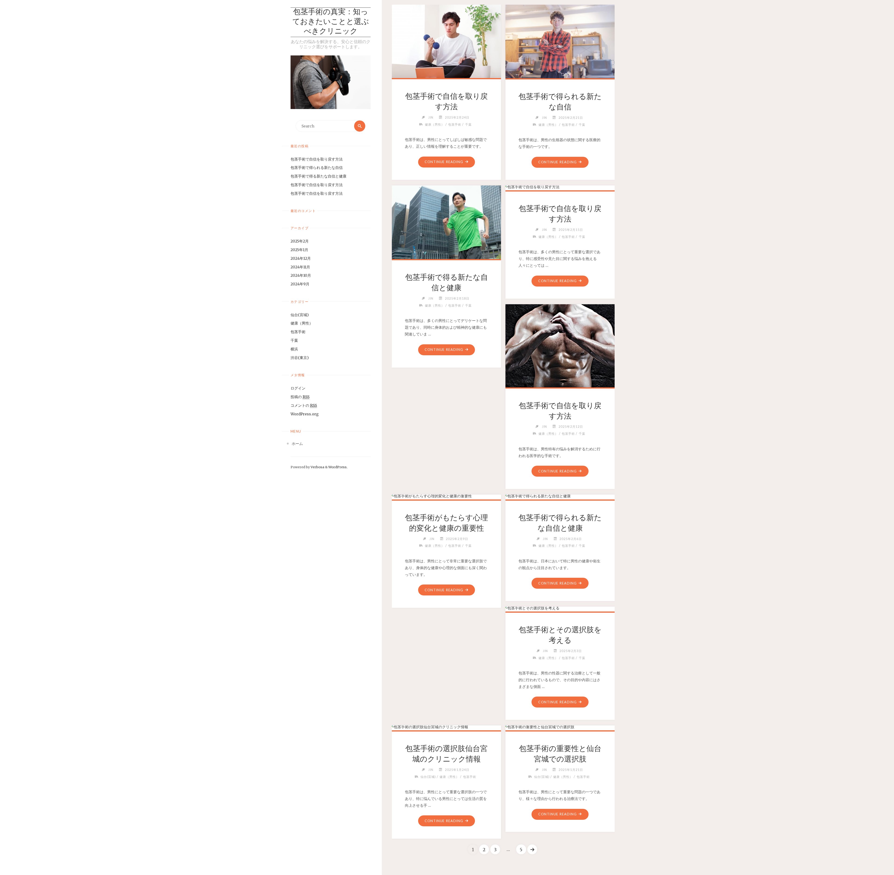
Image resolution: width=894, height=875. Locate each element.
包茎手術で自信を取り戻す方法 (317, 159)
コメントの (304, 405)
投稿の (300, 396)
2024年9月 (300, 284)
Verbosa (317, 467)
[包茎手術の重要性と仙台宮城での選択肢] (560, 727)
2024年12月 (301, 258)
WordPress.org (304, 414)
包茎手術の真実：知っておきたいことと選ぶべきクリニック (330, 22)
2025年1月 (299, 249)
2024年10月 (301, 275)
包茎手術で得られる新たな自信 (317, 167)
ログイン (298, 388)
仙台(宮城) (300, 314)
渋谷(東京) (300, 357)
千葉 (294, 340)
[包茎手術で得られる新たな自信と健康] (560, 496)
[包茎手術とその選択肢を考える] (560, 608)
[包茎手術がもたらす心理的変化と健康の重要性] (446, 496)
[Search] (359, 126)
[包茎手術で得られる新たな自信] (560, 40)
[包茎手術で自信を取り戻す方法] (446, 40)
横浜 (294, 349)
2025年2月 (300, 241)
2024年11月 (300, 267)
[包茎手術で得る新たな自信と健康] (446, 221)
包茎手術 (298, 331)
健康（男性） (302, 323)
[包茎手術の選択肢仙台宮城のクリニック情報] (446, 727)
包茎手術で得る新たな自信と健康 (318, 176)
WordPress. (338, 467)
